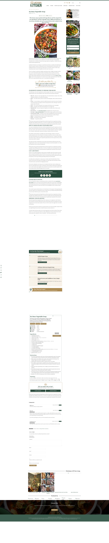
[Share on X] (1, 265)
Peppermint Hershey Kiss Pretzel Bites (61, 492)
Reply (60, 410)
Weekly (76, 50)
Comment (31, 439)
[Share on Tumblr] (1, 270)
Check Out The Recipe (42, 262)
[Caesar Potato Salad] (76, 75)
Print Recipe (43, 323)
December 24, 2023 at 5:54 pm (55, 421)
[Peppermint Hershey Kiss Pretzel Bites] (61, 473)
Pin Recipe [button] (32, 323)
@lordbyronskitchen (53, 390)
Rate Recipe (57, 335)
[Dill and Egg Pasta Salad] (69, 62)
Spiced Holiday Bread (74, 492)
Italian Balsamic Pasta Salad (76, 94)
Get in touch (54, 509)
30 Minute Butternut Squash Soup (46, 267)
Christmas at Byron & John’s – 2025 (34, 492)
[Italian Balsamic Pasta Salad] (76, 88)
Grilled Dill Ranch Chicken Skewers (69, 94)
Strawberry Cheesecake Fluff (69, 81)
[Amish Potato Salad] (76, 62)
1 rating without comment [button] (43, 428)
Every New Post (72, 50)
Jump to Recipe (43, 15)
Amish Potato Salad (76, 67)
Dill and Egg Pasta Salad (69, 68)
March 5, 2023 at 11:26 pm (56, 410)
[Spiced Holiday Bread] (74, 473)
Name (30, 447)
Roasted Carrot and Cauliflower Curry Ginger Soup (49, 279)
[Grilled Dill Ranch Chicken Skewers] (69, 88)
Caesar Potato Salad (76, 80)
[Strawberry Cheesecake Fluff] (69, 75)
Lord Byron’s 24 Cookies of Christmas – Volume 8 (48, 493)
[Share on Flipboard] (1, 273)
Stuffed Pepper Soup (43, 256)
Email (30, 451)
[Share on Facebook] (1, 275)
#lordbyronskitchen (38, 390)
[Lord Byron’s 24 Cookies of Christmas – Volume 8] (47, 491)
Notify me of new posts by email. (34, 463)
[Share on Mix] (1, 277)
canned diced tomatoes (42, 110)
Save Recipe (49, 15)
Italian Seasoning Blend (39, 112)
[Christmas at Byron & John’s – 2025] (34, 491)
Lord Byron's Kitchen (36, 4)
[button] (55, 333)
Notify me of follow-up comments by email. (35, 459)
